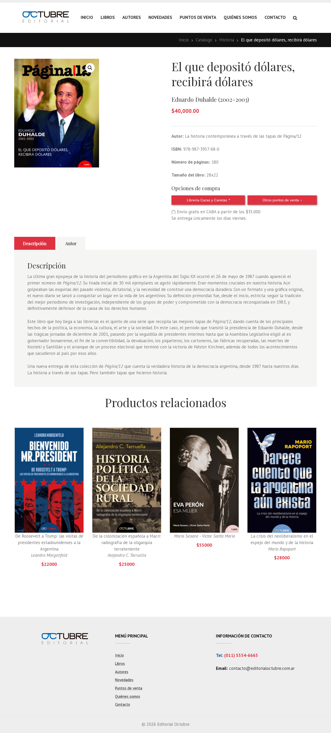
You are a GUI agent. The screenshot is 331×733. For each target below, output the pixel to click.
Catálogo (204, 40)
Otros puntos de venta (282, 200)
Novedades (160, 17)
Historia (226, 40)
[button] (90, 67)
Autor (71, 243)
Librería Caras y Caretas (208, 200)
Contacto (275, 17)
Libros (108, 17)
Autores (131, 17)
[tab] (34, 243)
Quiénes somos (240, 17)
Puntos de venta (198, 17)
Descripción (35, 243)
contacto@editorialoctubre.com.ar (262, 668)
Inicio (87, 17)
